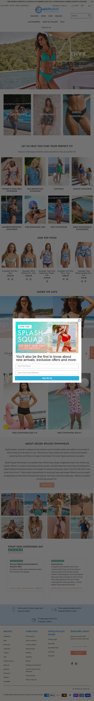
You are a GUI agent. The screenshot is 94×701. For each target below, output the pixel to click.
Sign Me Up (47, 378)
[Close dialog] (79, 320)
